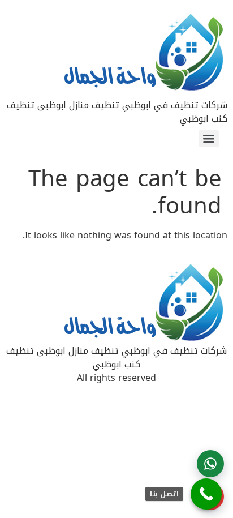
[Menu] (209, 138)
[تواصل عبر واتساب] (210, 463)
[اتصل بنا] (206, 494)
